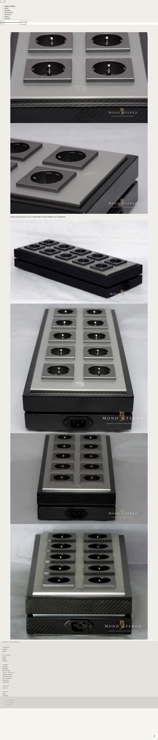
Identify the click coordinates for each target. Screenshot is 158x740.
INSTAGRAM (11, 700)
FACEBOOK (10, 702)
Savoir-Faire (5, 695)
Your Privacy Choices (7, 676)
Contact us (5, 688)
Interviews (5, 660)
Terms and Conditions (7, 674)
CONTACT (7, 18)
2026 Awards (5, 668)
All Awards (5, 666)
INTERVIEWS (8, 12)
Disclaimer (5, 649)
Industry (4, 659)
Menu (2, 1)
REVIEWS (7, 10)
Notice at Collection (7, 678)
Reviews (4, 657)
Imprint (4, 651)
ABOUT (6, 16)
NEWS (6, 8)
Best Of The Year (6, 670)
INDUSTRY (7, 14)
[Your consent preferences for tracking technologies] (154, 736)
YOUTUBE (10, 704)
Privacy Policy (6, 680)
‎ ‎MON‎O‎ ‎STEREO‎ (9, 6)
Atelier (4, 693)
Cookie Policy (6, 682)
